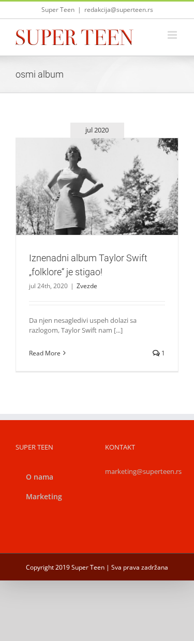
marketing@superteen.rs (143, 471)
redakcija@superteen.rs (118, 9)
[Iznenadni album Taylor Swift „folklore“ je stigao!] (97, 186)
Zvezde (97, 209)
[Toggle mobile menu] (173, 34)
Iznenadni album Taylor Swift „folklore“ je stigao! (85, 168)
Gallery (109, 168)
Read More (45, 353)
